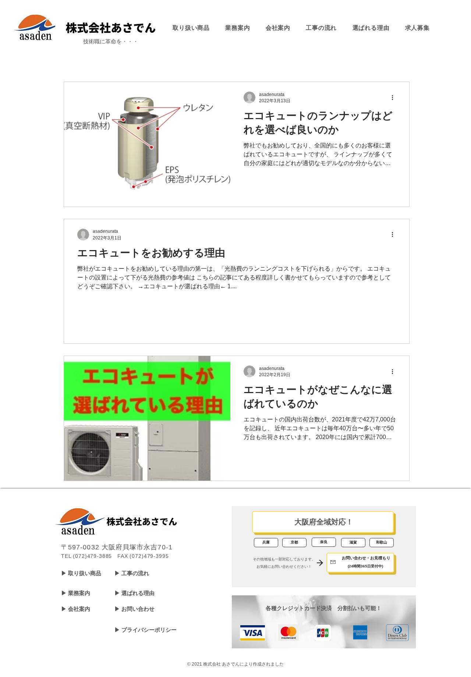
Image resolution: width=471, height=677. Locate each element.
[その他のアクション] (394, 97)
